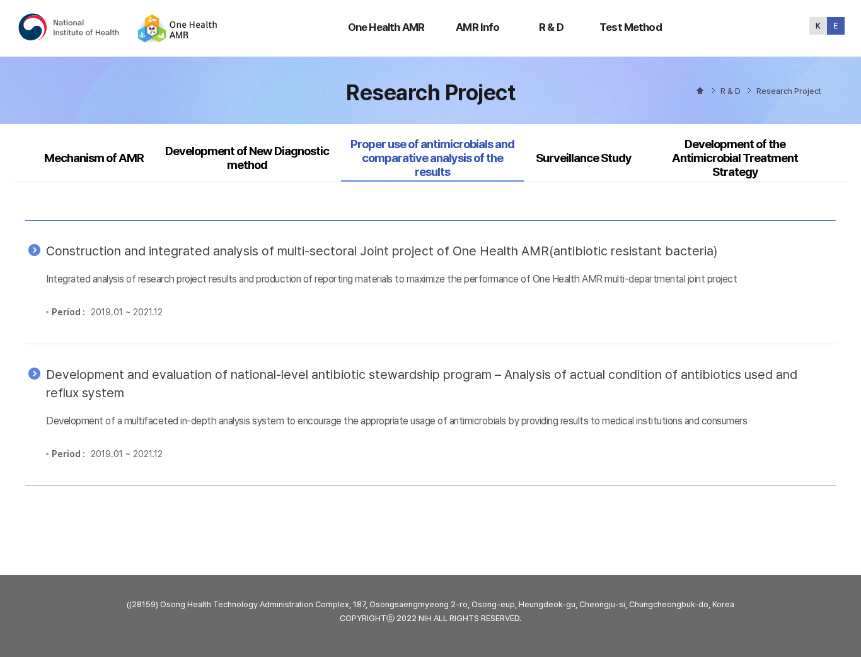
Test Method (630, 27)
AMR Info (477, 27)
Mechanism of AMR (94, 158)
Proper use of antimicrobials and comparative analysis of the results (432, 158)
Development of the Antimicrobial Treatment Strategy (735, 158)
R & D (551, 27)
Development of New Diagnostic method (247, 158)
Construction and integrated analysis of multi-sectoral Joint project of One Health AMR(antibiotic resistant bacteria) (381, 251)
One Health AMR (386, 27)
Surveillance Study (584, 158)
